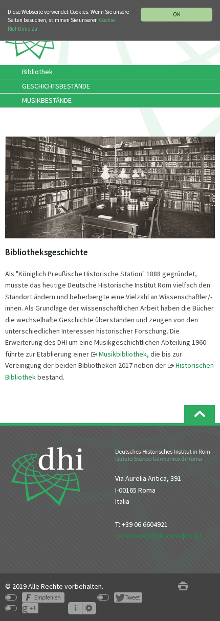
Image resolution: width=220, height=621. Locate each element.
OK (176, 14)
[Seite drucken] (183, 586)
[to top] (199, 414)
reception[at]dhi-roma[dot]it (158, 535)
